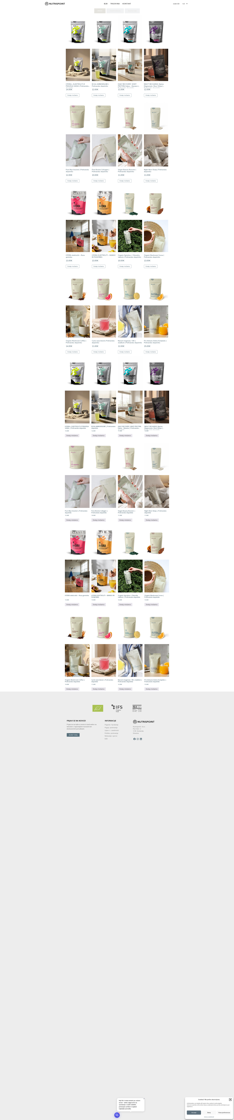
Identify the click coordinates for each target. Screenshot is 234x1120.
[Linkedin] (141, 739)
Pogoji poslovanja (111, 728)
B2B (105, 4)
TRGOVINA (115, 4)
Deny (209, 1112)
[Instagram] (137, 739)
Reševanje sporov (111, 736)
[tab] (100, 10)
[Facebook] (134, 739)
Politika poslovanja (111, 733)
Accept (193, 1112)
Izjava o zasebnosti (209, 1116)
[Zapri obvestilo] (144, 1098)
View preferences (224, 1112)
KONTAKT (126, 4)
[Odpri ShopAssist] (117, 1115)
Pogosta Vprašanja (111, 725)
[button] (230, 1100)
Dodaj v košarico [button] (72, 95)
